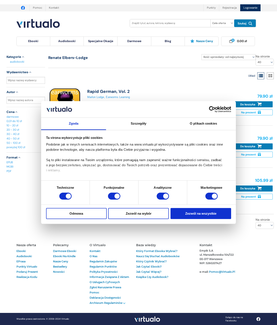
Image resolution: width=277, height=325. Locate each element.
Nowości (58, 271)
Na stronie (263, 56)
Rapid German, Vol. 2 (108, 91)
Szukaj (242, 23)
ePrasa (21, 261)
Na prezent (249, 112)
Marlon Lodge (95, 97)
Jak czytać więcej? (148, 271)
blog (168, 41)
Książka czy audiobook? (152, 277)
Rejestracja (229, 8)
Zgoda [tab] (74, 123)
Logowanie (250, 8)
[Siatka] (270, 75)
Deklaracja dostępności (105, 297)
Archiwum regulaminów (106, 302)
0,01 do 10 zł (14, 121)
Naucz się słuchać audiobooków (158, 256)
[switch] (114, 196)
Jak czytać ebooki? (149, 266)
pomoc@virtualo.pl (222, 271)
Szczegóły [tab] (139, 123)
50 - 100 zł (13, 143)
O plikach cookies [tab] (203, 123)
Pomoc (37, 8)
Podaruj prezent (27, 271)
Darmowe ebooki (64, 251)
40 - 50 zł (12, 138)
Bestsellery (60, 266)
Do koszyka (248, 104)
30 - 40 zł (12, 134)
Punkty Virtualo (26, 266)
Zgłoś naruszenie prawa (105, 287)
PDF (8, 171)
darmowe (134, 41)
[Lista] (260, 75)
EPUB (9, 162)
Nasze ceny (204, 41)
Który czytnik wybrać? (151, 261)
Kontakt (54, 8)
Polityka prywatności (104, 271)
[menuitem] (33, 41)
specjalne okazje (100, 41)
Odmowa (76, 213)
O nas (93, 256)
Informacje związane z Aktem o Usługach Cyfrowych (109, 279)
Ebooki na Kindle (64, 256)
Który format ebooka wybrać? (156, 251)
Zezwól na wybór (138, 213)
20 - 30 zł (12, 130)
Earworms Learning (118, 97)
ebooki (21, 251)
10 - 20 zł (12, 125)
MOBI (9, 166)
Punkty (211, 8)
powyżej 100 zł (15, 147)
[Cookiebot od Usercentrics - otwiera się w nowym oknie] (212, 109)
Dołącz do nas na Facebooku (234, 319)
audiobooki (17, 61)
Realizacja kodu (26, 277)
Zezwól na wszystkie (200, 213)
